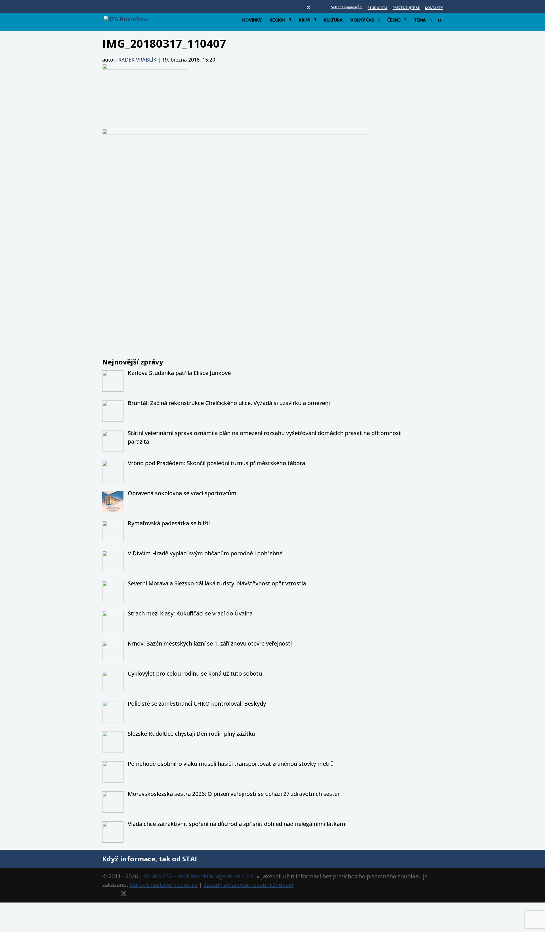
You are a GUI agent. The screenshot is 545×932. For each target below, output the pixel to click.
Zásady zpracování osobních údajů (248, 885)
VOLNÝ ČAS (362, 20)
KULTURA (333, 20)
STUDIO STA (377, 8)
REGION (277, 20)
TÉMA (420, 20)
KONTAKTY (434, 8)
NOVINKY (252, 20)
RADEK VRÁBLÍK (137, 59)
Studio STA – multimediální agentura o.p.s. (199, 876)
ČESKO (394, 20)
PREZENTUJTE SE (406, 8)
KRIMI (304, 20)
